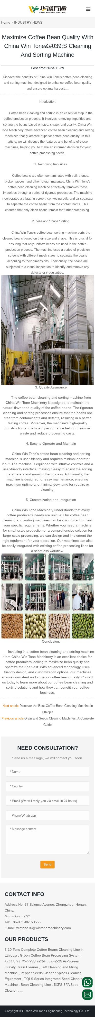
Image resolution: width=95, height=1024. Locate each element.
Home (5, 22)
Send (47, 864)
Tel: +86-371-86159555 (23, 922)
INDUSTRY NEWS (28, 22)
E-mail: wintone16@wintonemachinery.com (38, 928)
